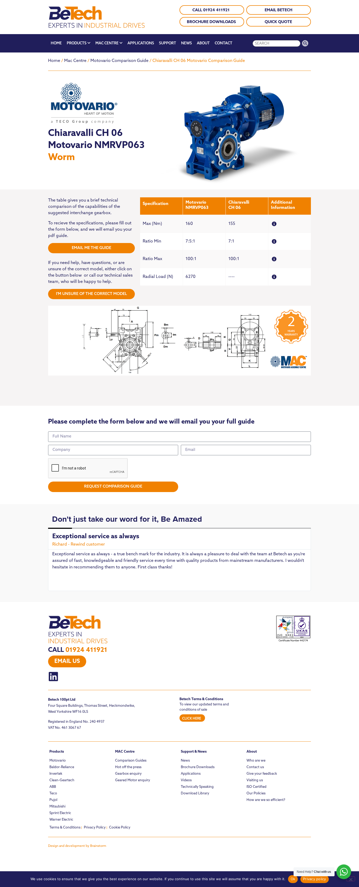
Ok (293, 879)
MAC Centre (125, 751)
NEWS (186, 43)
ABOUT (203, 43)
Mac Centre (75, 61)
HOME (56, 43)
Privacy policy (314, 879)
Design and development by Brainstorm (77, 846)
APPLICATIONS (140, 43)
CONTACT (223, 43)
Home (54, 61)
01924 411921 (86, 650)
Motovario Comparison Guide (119, 61)
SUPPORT (167, 43)
